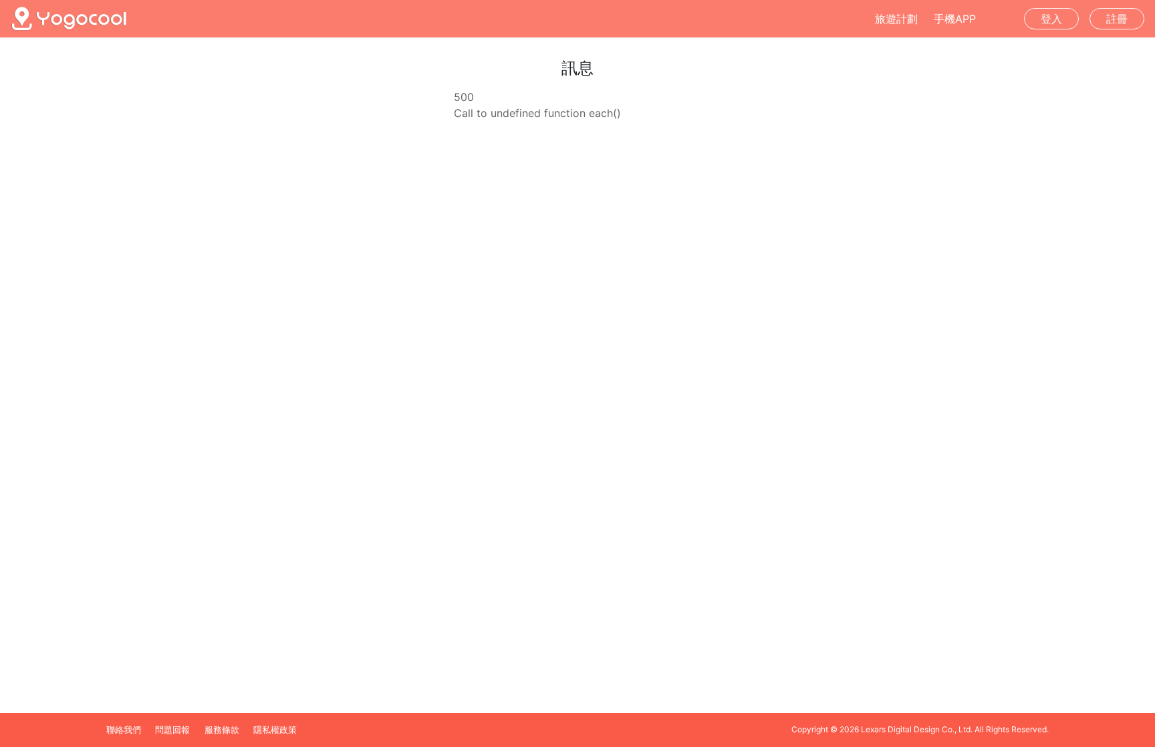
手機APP (955, 18)
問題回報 (172, 730)
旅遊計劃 (896, 18)
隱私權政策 (275, 730)
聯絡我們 (123, 730)
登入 (1051, 18)
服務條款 (222, 730)
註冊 (1117, 18)
